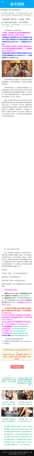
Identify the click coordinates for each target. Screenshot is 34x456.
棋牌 (6, 13)
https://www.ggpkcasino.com (20, 335)
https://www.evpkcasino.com (19, 333)
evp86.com (18, 300)
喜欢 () (18, 367)
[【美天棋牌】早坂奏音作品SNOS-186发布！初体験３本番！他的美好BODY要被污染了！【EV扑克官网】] (9, 395)
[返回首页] (2, 13)
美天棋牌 (14, 452)
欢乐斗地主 (12, 13)
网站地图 (26, 452)
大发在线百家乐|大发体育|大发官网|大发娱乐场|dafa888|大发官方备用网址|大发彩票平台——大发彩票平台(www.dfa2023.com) (17, 48)
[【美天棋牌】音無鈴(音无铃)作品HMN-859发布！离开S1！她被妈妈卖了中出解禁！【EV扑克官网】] (25, 395)
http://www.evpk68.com (19, 329)
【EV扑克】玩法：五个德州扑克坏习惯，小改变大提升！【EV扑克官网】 (9, 379)
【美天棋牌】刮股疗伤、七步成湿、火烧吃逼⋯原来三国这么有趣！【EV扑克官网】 (17, 356)
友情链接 (20, 452)
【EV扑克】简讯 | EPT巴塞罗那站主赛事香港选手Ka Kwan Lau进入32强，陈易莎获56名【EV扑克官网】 (24, 381)
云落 (24, 454)
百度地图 (14, 454)
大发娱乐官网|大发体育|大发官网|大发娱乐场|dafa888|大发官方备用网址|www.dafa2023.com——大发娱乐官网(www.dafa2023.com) (17, 55)
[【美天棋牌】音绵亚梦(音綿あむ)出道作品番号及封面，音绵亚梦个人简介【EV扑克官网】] (9, 412)
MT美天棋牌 (16, 25)
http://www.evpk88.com (21, 326)
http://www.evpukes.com (17, 331)
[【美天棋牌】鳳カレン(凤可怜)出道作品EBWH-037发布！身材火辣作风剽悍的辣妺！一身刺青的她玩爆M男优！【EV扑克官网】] (25, 412)
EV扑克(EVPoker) (12, 290)
